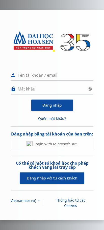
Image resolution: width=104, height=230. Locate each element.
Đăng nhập (52, 105)
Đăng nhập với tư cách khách (52, 177)
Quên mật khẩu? (52, 118)
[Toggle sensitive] (89, 89)
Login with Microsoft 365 (55, 143)
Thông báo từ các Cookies (70, 203)
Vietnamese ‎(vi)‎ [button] (24, 200)
